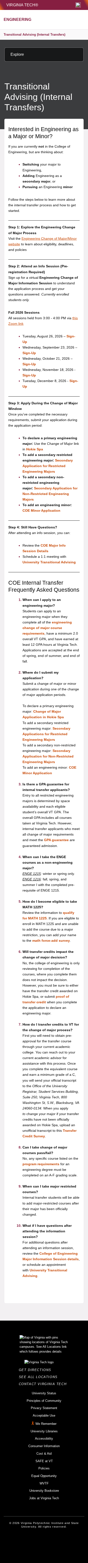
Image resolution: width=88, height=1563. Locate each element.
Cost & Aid (44, 1453)
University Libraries (44, 1431)
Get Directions (36, 1370)
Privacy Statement (44, 1408)
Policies (44, 1468)
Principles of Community (44, 1401)
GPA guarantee (56, 840)
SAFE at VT (44, 1461)
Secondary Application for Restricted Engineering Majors (47, 465)
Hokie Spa (34, 449)
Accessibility (44, 1438)
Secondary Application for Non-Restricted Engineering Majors (49, 493)
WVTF (44, 1483)
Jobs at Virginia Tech (44, 1498)
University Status (44, 1393)
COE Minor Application (41, 510)
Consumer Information (44, 1446)
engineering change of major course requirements (47, 627)
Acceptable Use (44, 1415)
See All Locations (39, 1377)
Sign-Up (29, 353)
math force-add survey (51, 940)
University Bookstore (44, 1490)
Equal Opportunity (44, 1476)
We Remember (45, 1424)
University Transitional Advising (49, 562)
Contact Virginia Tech (44, 1384)
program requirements (40, 1164)
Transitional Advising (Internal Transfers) (34, 34)
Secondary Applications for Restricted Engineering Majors (46, 734)
